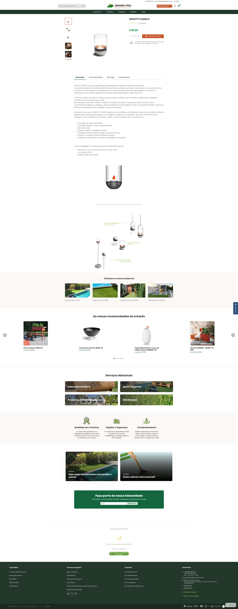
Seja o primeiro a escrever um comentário (119, 553)
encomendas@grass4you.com (164, 1)
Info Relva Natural (131, 572)
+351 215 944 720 (190, 572)
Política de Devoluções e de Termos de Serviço (82, 586)
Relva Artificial (14, 582)
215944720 (150, 1)
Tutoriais (133, 12)
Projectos (122, 12)
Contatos (176, 1)
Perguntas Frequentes (74, 579)
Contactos (186, 567)
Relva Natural (13, 586)
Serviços (110, 12)
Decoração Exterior (15, 575)
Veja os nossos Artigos (191, 596)
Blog (143, 12)
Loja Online (97, 12)
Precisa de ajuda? (74, 567)
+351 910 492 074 (190, 573)
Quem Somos (71, 582)
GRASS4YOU (188, 588)
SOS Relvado (71, 575)
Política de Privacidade (74, 589)
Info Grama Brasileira (132, 579)
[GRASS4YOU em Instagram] (72, 594)
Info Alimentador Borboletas (134, 586)
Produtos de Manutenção (17, 572)
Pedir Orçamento (163, 6)
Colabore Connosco (190, 592)
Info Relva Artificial (131, 575)
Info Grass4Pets (130, 582)
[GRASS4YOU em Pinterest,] (75, 594)
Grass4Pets (13, 579)
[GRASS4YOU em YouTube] (68, 594)
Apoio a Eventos (72, 572)
